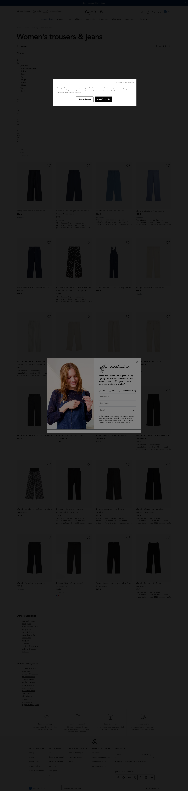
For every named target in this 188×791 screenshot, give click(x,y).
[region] (94, 92)
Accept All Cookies (103, 99)
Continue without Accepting (125, 82)
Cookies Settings (85, 99)
